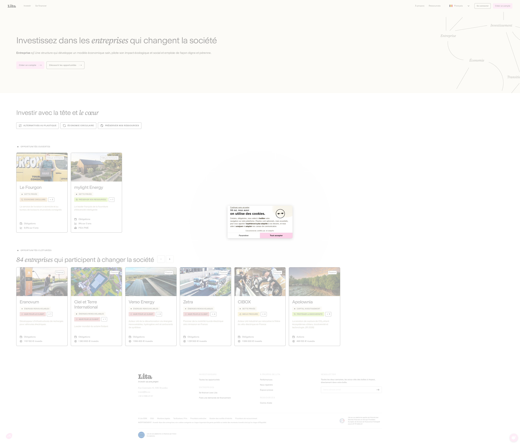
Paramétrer (244, 235)
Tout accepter (276, 235)
